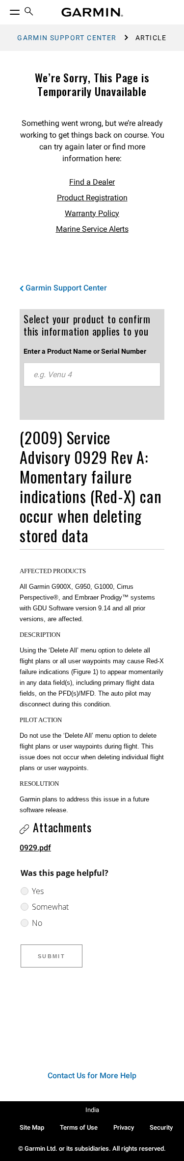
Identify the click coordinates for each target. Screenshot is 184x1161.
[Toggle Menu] (6, 10)
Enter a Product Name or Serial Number (85, 351)
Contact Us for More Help (92, 1075)
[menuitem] (29, 12)
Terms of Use (79, 1127)
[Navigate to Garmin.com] (92, 12)
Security (161, 1127)
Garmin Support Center (66, 38)
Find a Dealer (92, 182)
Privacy (123, 1127)
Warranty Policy (92, 213)
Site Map (32, 1127)
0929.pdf (35, 847)
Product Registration (92, 197)
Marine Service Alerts (92, 229)
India (92, 1109)
